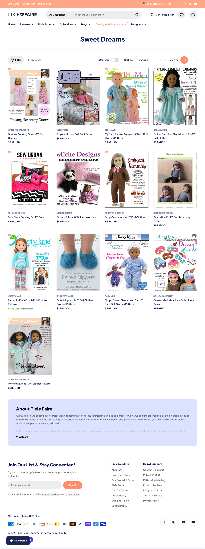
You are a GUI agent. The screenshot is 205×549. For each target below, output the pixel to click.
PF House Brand (16, 213)
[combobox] (93, 15)
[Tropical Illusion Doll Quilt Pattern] (78, 96)
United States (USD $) (159, 3)
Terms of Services (50, 494)
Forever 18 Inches (114, 213)
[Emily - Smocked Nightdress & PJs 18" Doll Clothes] (175, 96)
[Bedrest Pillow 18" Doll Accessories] (78, 179)
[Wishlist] (181, 15)
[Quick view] (47, 75)
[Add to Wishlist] (9, 69)
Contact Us (28, 3)
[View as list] (193, 60)
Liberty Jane (14, 296)
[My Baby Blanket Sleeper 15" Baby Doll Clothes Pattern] (127, 96)
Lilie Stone (62, 130)
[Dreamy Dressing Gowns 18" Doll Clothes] (30, 96)
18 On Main (110, 130)
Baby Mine (110, 296)
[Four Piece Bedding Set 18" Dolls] (30, 179)
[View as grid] (184, 60)
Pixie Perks (44, 3)
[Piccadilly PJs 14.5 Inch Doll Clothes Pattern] (30, 262)
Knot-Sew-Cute (65, 296)
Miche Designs (64, 213)
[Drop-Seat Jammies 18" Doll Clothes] (127, 179)
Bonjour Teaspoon (163, 213)
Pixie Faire (22, 532)
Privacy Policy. (72, 494)
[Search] (137, 15)
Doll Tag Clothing (163, 296)
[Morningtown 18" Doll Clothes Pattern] (30, 346)
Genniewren (160, 130)
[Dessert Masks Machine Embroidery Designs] (175, 262)
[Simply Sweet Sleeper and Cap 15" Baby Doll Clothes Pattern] (127, 262)
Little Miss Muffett (18, 130)
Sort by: (128, 59)
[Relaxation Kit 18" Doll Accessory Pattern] (175, 179)
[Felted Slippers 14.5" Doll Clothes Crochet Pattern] (78, 262)
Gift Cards (13, 3)
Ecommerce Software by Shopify (47, 532)
